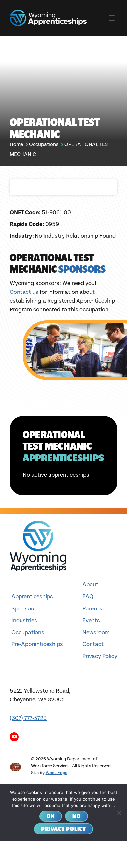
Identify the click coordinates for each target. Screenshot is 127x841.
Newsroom (96, 632)
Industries (24, 620)
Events (91, 620)
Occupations (44, 145)
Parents (92, 608)
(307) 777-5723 (28, 718)
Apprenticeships (32, 596)
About (90, 584)
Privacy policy (63, 829)
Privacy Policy (99, 656)
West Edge (56, 772)
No (76, 816)
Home (16, 145)
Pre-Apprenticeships (37, 644)
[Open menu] (111, 17)
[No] (119, 812)
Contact (93, 644)
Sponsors (23, 608)
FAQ (87, 596)
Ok (51, 816)
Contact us (24, 292)
